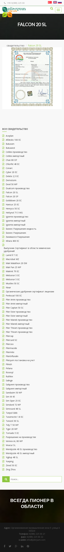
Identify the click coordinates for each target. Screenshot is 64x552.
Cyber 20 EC (11, 172)
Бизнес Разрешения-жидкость (21, 228)
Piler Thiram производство (19, 327)
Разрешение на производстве (21, 437)
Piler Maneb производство (19, 319)
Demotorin (11, 180)
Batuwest (10, 147)
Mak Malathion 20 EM (16, 263)
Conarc (9, 168)
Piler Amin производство (18, 299)
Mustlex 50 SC (12, 283)
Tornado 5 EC (12, 433)
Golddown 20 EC (14, 200)
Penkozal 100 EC (14, 295)
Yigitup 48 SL (12, 457)
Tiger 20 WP (12, 429)
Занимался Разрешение (18, 236)
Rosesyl (9, 372)
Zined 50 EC (11, 465)
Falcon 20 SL (12, 192)
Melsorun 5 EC (13, 275)
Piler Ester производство (18, 311)
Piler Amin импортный (17, 303)
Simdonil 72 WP (13, 404)
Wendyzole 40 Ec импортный (20, 453)
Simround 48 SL (13, 408)
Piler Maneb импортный (17, 323)
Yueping (9, 461)
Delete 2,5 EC (12, 176)
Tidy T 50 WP (12, 425)
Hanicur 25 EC (12, 204)
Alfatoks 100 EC (13, 139)
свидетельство (15, 45)
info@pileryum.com (36, 539)
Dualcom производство (18, 188)
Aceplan (9, 135)
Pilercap (9, 336)
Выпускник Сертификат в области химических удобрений (27, 249)
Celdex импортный (15, 156)
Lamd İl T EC (12, 255)
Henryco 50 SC (13, 208)
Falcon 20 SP (12, 196)
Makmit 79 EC (12, 271)
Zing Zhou (11, 469)
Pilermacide (11, 348)
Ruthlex (9, 376)
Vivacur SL (11, 445)
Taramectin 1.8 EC (14, 416)
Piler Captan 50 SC (15, 307)
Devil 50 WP (11, 184)
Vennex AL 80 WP (14, 441)
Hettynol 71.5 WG (14, 212)
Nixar (8, 287)
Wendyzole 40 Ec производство (21, 449)
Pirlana (9, 368)
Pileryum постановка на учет (20, 360)
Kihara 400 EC (12, 240)
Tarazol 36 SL (12, 420)
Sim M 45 (10, 396)
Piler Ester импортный (17, 315)
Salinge (9, 380)
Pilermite (10, 352)
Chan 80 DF (11, 160)
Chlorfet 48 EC (13, 164)
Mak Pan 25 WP (13, 267)
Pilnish (9, 364)
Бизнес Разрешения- (16, 232)
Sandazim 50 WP (14, 392)
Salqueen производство (18, 384)
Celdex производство (16, 152)
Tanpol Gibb (11, 412)
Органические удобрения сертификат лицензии (30, 291)
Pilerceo (10, 344)
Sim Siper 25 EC (13, 400)
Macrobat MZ (12, 259)
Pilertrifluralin (12, 356)
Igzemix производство (17, 216)
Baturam (10, 143)
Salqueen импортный (16, 388)
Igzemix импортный (15, 220)
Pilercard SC (11, 340)
